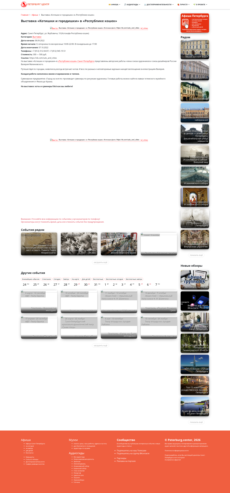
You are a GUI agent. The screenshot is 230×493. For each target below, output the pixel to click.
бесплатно (30, 453)
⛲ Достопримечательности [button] (158, 4)
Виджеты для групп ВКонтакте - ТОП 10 (198, 306)
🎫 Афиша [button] (114, 4)
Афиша (35, 15)
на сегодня (30, 446)
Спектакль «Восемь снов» (82, 310)
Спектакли (46, 279)
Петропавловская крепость (84, 459)
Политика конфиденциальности (177, 450)
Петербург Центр (38, 4)
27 (56, 284)
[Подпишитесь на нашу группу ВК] (59, 4)
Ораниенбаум (79, 480)
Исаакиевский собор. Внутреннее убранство (196, 245)
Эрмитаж (77, 461)
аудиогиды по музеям (82, 448)
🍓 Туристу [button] (182, 4)
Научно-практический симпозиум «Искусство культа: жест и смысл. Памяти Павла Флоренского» (40, 249)
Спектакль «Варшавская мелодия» (43, 309)
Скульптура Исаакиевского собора (196, 182)
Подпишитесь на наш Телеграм (131, 450)
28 (67, 284)
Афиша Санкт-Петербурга (35, 444)
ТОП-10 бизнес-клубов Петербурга (196, 370)
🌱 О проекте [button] (199, 4)
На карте (75, 279)
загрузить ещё (100, 262)
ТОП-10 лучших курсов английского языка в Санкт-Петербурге (196, 327)
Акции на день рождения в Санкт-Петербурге (195, 412)
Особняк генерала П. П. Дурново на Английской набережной (195, 117)
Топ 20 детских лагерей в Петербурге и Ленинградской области (195, 348)
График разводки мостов (35, 464)
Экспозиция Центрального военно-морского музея (122, 251)
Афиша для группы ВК (196, 286)
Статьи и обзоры (32, 459)
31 (97, 284)
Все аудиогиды (79, 457)
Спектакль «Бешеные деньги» (160, 252)
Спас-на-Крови (79, 471)
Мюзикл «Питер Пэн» (85, 335)
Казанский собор (80, 468)
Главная (25, 15)
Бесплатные (98, 279)
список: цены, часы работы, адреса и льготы (90, 444)
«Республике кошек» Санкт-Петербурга (76, 61)
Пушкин (77, 477)
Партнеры (121, 458)
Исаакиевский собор (81, 466)
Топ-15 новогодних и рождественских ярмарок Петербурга (194, 390)
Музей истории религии (195, 77)
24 (26, 284)
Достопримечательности (35, 462)
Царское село (79, 475)
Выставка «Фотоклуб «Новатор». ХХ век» (79, 251)
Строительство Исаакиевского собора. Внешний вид (195, 159)
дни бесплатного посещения (84, 446)
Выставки (37, 36)
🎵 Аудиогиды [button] (131, 4)
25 (36, 284)
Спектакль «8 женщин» (164, 335)
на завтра (29, 448)
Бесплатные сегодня (114, 279)
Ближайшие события (30, 279)
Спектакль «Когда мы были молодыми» (122, 334)
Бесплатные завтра (134, 279)
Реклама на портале (126, 461)
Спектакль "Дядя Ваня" (44, 335)
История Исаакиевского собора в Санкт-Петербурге (195, 223)
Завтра (66, 279)
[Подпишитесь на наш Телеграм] (57, 4)
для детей (29, 450)
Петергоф (77, 473)
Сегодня (57, 279)
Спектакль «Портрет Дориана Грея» (160, 309)
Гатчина (77, 482)
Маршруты (30, 457)
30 (87, 284)
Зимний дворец (79, 464)
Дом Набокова (200, 98)
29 (77, 284)
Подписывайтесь (171, 455)
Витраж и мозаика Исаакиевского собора (196, 203)
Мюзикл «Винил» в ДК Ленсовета (118, 310)
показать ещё (196, 255)
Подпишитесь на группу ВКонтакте (133, 453)
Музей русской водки (197, 56)
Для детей (86, 279)
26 (46, 284)
